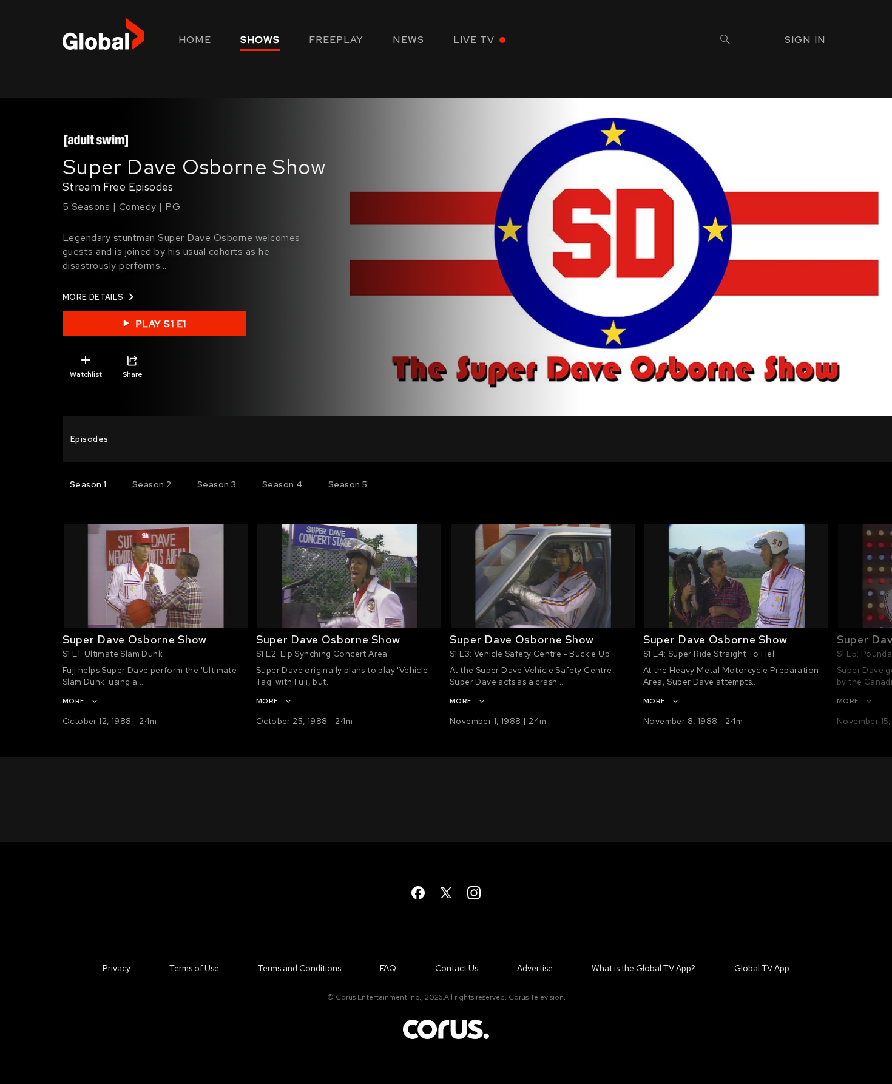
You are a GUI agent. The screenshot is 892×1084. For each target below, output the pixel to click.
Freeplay (336, 39)
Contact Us (456, 968)
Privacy (116, 968)
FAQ (388, 968)
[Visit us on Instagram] (473, 892)
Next (866, 583)
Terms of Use (194, 968)
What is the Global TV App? (643, 968)
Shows (260, 39)
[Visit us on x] (446, 892)
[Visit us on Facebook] (418, 892)
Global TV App (761, 968)
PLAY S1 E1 (160, 323)
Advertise (535, 968)
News (408, 39)
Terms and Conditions (299, 968)
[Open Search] (725, 41)
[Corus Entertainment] (446, 1038)
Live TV (474, 39)
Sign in (805, 39)
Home (194, 39)
